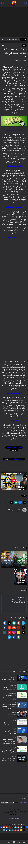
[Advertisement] (14, 22)
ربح (13, 496)
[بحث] (2, 3)
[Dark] (8, 842)
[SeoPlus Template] (25, 825)
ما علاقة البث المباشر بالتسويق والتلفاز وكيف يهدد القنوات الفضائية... (10, 39)
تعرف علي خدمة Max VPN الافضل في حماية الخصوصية (20, 578)
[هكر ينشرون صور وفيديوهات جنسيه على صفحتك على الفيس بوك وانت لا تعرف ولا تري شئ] (22, 739)
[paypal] (4, 628)
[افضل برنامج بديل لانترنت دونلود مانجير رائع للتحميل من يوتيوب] (22, 695)
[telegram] (23, 623)
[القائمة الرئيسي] (25, 3)
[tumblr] (4, 632)
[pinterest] (9, 632)
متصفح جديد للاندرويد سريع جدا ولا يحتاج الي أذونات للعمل (9, 759)
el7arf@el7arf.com (14, 818)
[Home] (24, 842)
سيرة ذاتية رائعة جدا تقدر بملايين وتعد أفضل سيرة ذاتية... (8, 561)
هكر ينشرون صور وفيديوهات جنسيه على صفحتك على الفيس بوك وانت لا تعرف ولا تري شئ (9, 741)
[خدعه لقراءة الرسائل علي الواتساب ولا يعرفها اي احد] (22, 722)
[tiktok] (23, 632)
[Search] (19, 842)
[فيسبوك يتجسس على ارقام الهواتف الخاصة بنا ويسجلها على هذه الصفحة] (22, 705)
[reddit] (14, 628)
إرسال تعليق (21, 597)
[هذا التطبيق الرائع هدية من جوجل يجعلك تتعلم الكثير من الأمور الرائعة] (22, 749)
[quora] (18, 628)
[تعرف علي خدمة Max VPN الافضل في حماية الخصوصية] (22, 714)
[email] (9, 628)
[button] (20, 502)
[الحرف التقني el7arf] (14, 3)
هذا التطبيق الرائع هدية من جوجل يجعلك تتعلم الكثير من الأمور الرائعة (9, 751)
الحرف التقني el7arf (19, 61)
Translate (25, 803)
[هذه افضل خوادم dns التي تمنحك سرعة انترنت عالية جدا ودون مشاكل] (22, 730)
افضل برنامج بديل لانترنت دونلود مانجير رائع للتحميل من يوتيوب (9, 697)
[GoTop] (3, 842)
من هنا (14, 450)
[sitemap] (23, 628)
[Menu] (14, 842)
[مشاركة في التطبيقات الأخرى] (7, 502)
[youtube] (18, 623)
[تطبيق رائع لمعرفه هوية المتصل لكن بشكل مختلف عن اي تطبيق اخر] (22, 678)
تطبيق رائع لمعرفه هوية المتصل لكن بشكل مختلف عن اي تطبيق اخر (8, 679)
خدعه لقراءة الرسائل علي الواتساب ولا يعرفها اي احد (21, 561)
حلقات (24, 45)
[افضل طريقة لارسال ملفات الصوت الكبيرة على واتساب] (22, 687)
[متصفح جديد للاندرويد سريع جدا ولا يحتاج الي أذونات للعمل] (22, 758)
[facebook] (4, 623)
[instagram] (14, 632)
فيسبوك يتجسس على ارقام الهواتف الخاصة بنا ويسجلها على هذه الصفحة (9, 706)
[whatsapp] (14, 623)
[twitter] (9, 623)
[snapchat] (18, 632)
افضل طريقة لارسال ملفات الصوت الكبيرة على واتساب (9, 688)
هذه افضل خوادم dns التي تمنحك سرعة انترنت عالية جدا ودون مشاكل (9, 732)
